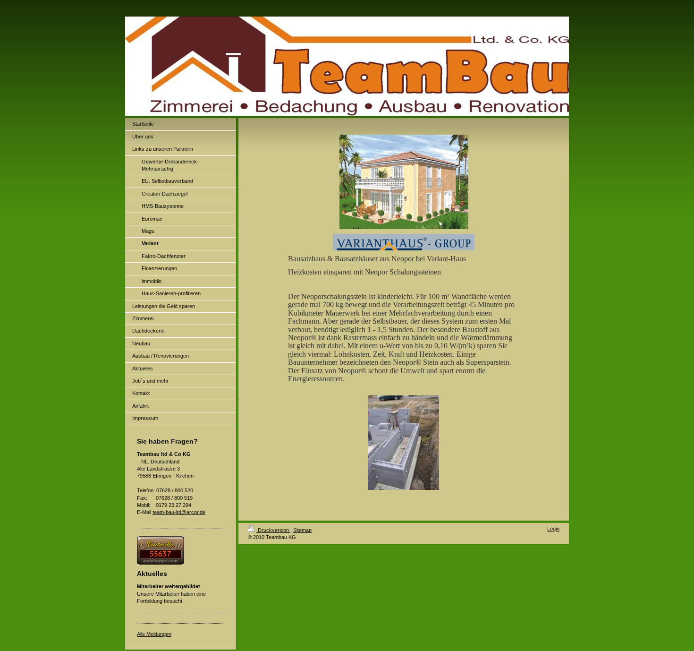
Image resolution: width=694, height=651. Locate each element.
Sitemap (302, 530)
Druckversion (273, 530)
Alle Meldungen (154, 634)
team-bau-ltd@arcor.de (178, 512)
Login (553, 528)
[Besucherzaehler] (180, 550)
